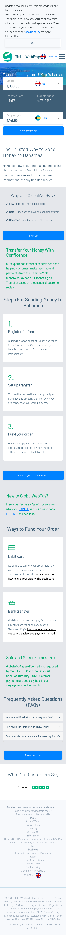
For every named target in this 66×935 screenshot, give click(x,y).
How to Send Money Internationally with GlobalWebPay (33, 838)
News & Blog (33, 824)
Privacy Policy (33, 863)
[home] (16, 56)
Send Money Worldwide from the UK (33, 810)
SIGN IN (53, 56)
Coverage (33, 828)
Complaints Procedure (33, 870)
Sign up (33, 235)
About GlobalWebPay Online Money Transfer (33, 842)
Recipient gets (14, 115)
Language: (27, 874)
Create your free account (33, 475)
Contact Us (33, 831)
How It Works (33, 821)
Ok (32, 43)
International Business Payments (33, 852)
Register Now (33, 755)
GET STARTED (28, 131)
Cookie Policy (33, 867)
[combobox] (44, 56)
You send (11, 80)
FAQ (33, 845)
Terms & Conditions (33, 859)
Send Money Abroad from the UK (33, 814)
